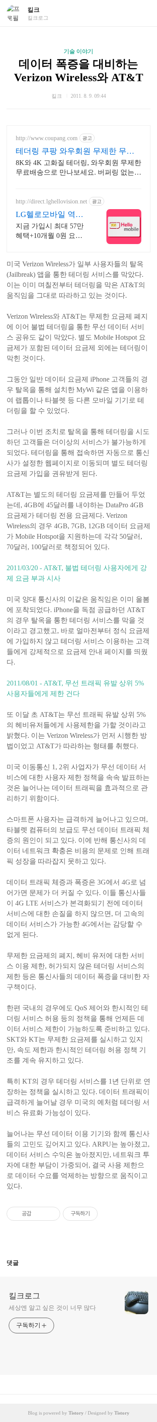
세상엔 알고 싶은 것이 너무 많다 (52, 1308)
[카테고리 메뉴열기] (141, 13)
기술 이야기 (78, 51)
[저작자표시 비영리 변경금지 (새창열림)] (109, 1213)
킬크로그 (24, 1295)
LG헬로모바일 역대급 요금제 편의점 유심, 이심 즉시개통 (50, 215)
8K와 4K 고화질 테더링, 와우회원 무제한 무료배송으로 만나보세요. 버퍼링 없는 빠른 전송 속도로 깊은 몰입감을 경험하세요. (78, 168)
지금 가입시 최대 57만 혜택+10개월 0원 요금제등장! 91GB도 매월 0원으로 (50, 231)
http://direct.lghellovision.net (51, 201)
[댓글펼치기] (22, 1262)
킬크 (33, 10)
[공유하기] (39, 1213)
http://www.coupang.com (47, 138)
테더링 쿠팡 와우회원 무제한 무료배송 (75, 151)
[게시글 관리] (50, 1213)
